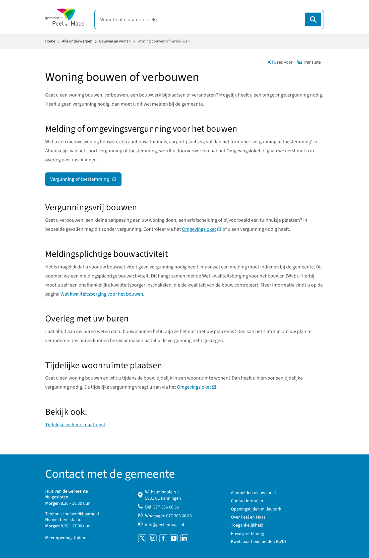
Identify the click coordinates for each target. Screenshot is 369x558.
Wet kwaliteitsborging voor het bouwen (101, 294)
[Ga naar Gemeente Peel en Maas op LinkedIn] (184, 538)
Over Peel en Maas (248, 517)
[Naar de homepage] (64, 17)
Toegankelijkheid (247, 525)
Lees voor (283, 62)
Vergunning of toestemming (85, 180)
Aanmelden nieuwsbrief (253, 493)
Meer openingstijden (65, 538)
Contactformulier (247, 501)
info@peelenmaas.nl (164, 525)
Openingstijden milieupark (256, 509)
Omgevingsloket (201, 229)
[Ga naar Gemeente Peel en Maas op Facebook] (163, 538)
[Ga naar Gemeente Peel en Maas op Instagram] (153, 538)
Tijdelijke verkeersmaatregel (75, 424)
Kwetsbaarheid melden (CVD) (258, 541)
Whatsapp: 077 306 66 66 (168, 516)
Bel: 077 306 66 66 (162, 507)
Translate (312, 62)
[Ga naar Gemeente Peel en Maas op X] (142, 538)
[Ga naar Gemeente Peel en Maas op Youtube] (174, 538)
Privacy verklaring (247, 533)
